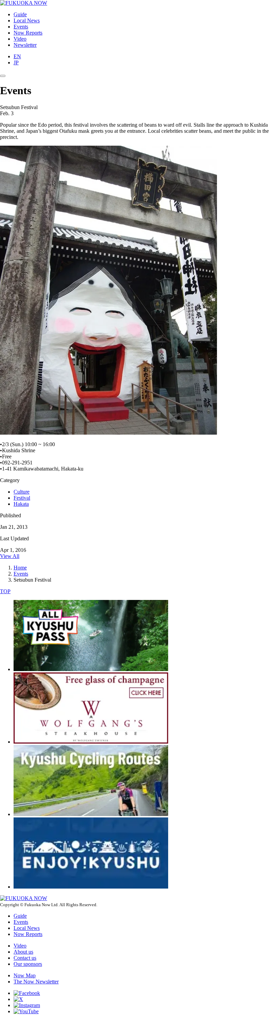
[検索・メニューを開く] (2, 76)
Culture (21, 492)
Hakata (21, 504)
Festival (22, 498)
